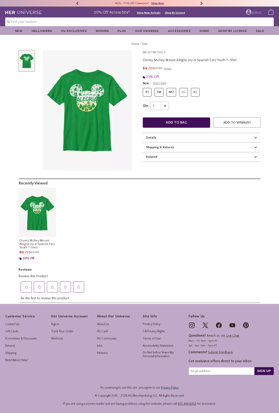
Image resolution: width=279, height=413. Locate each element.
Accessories (179, 31)
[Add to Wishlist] (52, 192)
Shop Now (157, 3)
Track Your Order (62, 331)
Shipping (10, 353)
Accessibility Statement (158, 346)
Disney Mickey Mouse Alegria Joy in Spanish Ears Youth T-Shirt (37, 244)
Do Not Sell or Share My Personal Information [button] (158, 354)
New (19, 31)
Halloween (42, 31)
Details (151, 137)
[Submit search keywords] (8, 21)
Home (204, 31)
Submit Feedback (220, 352)
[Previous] (77, 3)
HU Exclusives (74, 31)
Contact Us (12, 324)
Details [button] (168, 68)
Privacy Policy (151, 324)
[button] (254, 12)
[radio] (147, 92)
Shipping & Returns (160, 147)
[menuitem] (271, 12)
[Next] (201, 3)
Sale (260, 31)
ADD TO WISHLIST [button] (237, 122)
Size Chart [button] (159, 83)
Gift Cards (12, 331)
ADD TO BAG (176, 122)
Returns (10, 346)
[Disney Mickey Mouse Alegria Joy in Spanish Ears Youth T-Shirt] (37, 212)
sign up (264, 371)
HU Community (106, 338)
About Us (103, 324)
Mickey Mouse (153, 52)
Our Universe (147, 31)
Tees (145, 43)
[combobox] (139, 21)
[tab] (28, 63)
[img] (192, 325)
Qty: (146, 105)
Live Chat (232, 335)
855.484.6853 (187, 404)
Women (102, 31)
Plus (121, 31)
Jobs (100, 346)
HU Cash (102, 331)
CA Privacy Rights (154, 331)
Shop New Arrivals (148, 12)
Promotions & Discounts (21, 338)
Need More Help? (16, 360)
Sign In (55, 324)
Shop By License (175, 12)
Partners (102, 353)
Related (151, 157)
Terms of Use (152, 338)
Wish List (57, 338)
